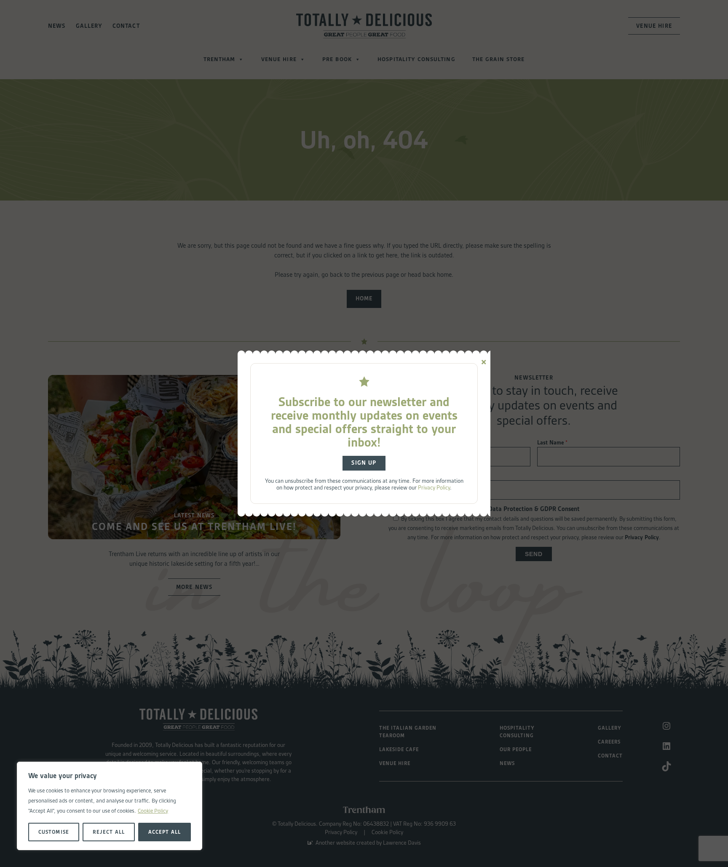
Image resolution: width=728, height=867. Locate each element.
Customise (53, 832)
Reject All (108, 832)
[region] (109, 806)
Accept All (164, 832)
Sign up (363, 462)
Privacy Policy (434, 487)
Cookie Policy (153, 811)
